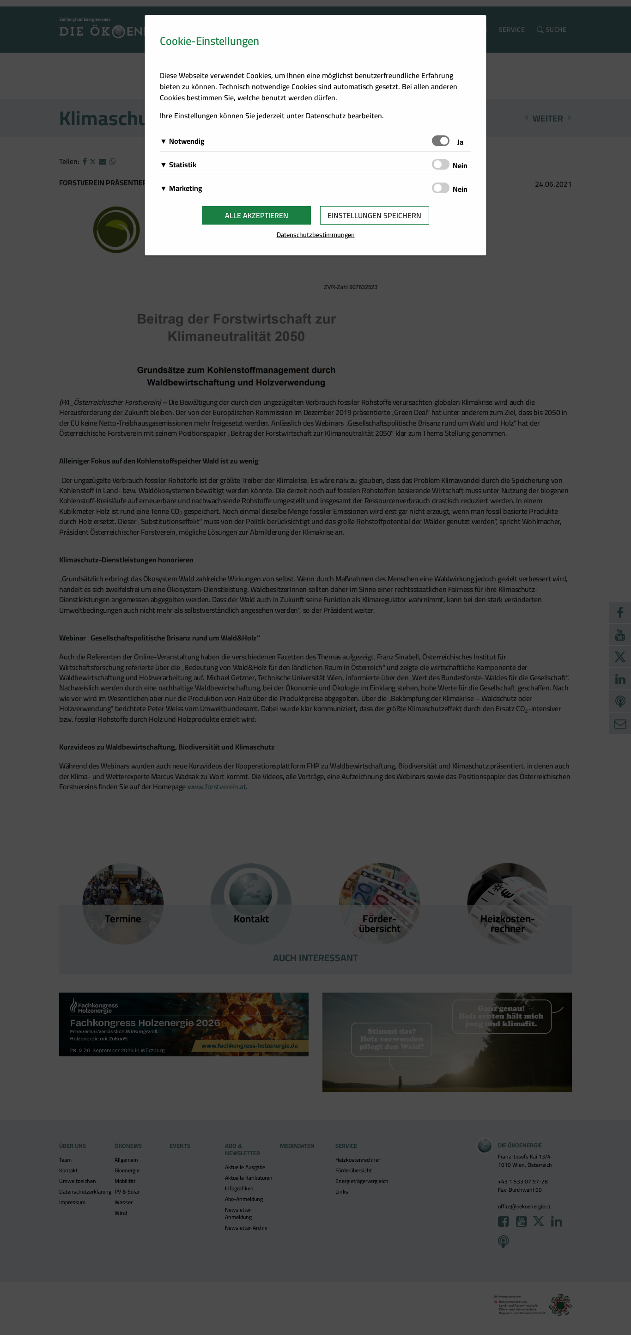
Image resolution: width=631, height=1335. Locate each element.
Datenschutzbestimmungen (316, 234)
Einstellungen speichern (374, 215)
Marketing (185, 188)
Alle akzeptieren (256, 215)
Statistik (182, 164)
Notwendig (187, 140)
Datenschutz (326, 115)
